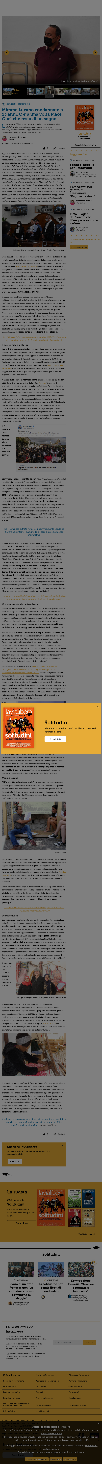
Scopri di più (55, 739)
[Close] (97, 706)
